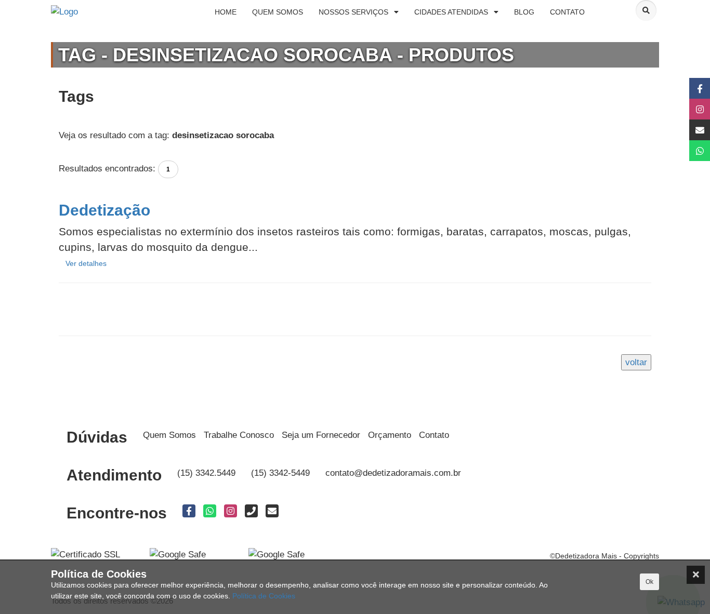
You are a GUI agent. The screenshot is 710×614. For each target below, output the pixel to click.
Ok (649, 581)
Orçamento (389, 435)
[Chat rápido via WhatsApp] (687, 150)
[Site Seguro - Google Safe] (276, 554)
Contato (434, 435)
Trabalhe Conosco (239, 435)
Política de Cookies (263, 596)
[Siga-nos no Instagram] (687, 109)
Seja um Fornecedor (321, 435)
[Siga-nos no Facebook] (687, 88)
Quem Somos (169, 435)
